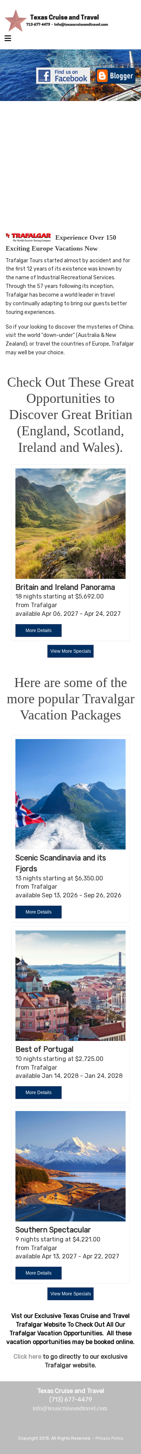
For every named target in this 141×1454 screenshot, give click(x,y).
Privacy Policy (109, 1438)
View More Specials (70, 651)
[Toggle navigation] (8, 40)
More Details (39, 630)
